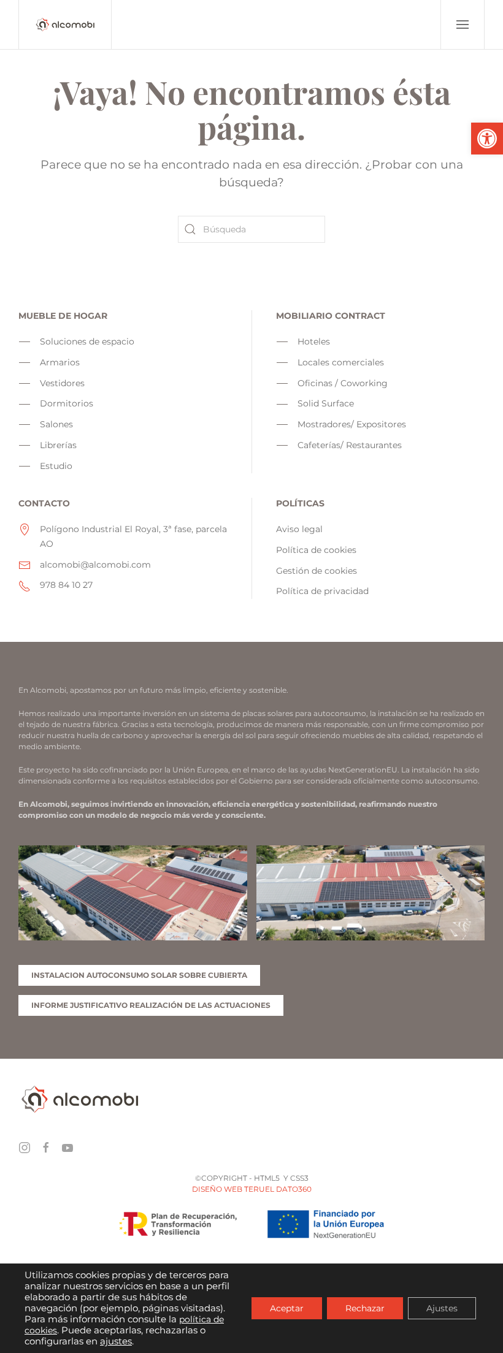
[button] (487, 138)
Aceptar (287, 1308)
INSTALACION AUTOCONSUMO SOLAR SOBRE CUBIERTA (139, 975)
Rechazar (365, 1308)
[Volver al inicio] (65, 24)
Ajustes (442, 1308)
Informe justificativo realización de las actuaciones (151, 1005)
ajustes (116, 1341)
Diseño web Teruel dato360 (252, 1189)
